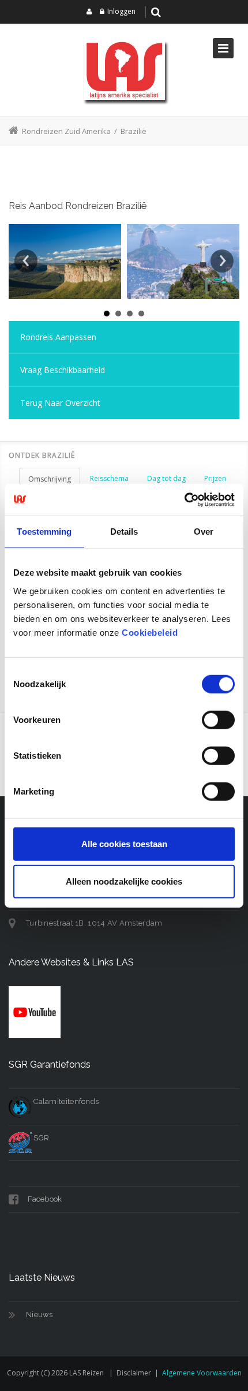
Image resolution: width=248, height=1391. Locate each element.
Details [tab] (124, 531)
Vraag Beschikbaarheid (62, 369)
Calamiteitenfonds (65, 1101)
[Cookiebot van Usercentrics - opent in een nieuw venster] (184, 499)
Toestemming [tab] (44, 531)
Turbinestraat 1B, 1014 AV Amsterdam (94, 923)
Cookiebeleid (150, 632)
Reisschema (109, 478)
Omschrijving (49, 479)
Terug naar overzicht (60, 402)
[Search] (156, 12)
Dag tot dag (166, 478)
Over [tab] (203, 531)
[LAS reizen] (124, 70)
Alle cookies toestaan (124, 843)
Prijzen (215, 478)
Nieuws (39, 1314)
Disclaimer (134, 1373)
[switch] (218, 719)
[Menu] (223, 48)
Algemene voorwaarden (202, 1373)
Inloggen (121, 11)
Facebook (44, 1199)
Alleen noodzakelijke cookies (124, 881)
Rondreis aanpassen (58, 336)
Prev (25, 261)
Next (222, 261)
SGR (40, 1137)
